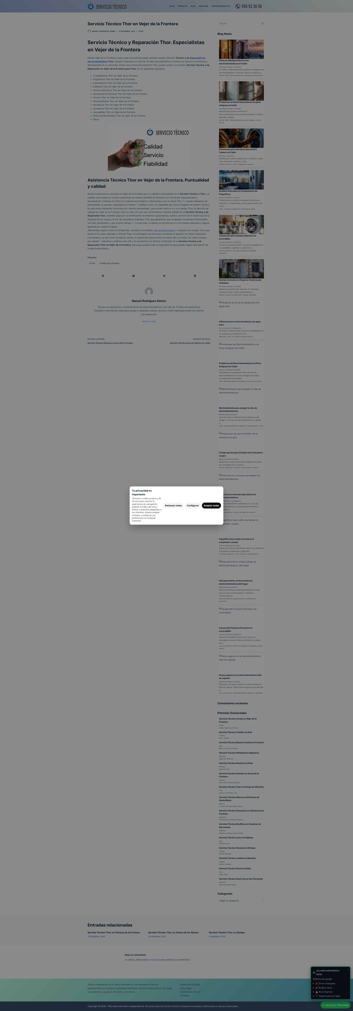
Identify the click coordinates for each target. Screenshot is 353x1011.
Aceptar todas (211, 505)
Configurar (193, 505)
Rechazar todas (173, 505)
